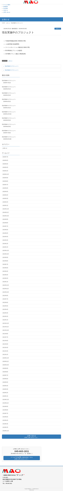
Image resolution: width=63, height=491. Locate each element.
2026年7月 (5, 157)
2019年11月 (6, 403)
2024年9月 (5, 219)
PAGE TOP (59, 474)
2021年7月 (5, 337)
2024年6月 (5, 229)
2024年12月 (6, 209)
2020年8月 (5, 371)
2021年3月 (5, 351)
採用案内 (5, 6)
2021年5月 (5, 344)
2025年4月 (5, 195)
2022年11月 (6, 288)
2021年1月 (5, 354)
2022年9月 (5, 295)
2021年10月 (6, 330)
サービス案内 (6, 4)
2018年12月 (6, 430)
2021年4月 (5, 347)
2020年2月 (5, 392)
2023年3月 (5, 274)
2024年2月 (5, 243)
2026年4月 (5, 167)
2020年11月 (6, 361)
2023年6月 (5, 267)
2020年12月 (6, 358)
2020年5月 (5, 382)
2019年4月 (5, 420)
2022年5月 (5, 306)
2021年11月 (6, 326)
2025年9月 (5, 177)
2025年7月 (5, 184)
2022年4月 (5, 309)
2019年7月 (5, 413)
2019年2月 (5, 427)
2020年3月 (5, 389)
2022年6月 (5, 302)
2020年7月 (5, 375)
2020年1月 (5, 396)
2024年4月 (5, 236)
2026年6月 (5, 160)
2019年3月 (5, 423)
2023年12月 (6, 250)
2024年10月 (6, 215)
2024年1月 (5, 247)
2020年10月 (6, 365)
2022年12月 (6, 285)
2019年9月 (5, 406)
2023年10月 (6, 254)
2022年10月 (6, 292)
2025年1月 (5, 205)
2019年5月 (5, 416)
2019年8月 (5, 410)
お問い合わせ (6, 12)
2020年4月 (5, 385)
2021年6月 (5, 340)
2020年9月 (5, 368)
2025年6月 (5, 188)
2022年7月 (5, 299)
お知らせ (5, 10)
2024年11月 (6, 212)
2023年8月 (5, 261)
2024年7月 (5, 226)
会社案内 (5, 8)
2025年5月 (5, 191)
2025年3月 (5, 198)
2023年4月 (5, 271)
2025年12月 (6, 174)
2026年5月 (5, 164)
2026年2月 (5, 170)
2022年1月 (5, 319)
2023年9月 (5, 257)
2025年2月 (5, 202)
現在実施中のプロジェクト (12, 66)
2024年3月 (5, 240)
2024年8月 (5, 222)
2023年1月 (5, 281)
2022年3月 (5, 313)
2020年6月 (5, 378)
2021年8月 (5, 333)
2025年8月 (5, 181)
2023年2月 (5, 278)
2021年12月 (6, 323)
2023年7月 (5, 264)
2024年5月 (5, 233)
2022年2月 (5, 316)
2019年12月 (6, 399)
